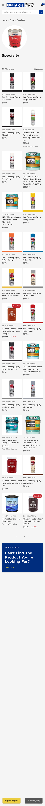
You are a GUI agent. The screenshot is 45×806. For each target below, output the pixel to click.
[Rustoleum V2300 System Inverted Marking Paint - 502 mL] (33, 117)
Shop (12, 20)
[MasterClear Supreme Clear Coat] (12, 503)
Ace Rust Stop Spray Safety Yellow (32, 218)
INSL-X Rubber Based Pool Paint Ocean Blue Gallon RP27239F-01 (11, 221)
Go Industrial (29, 174)
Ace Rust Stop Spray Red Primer (32, 482)
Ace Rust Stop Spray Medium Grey (11, 406)
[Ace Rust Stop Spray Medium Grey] (12, 389)
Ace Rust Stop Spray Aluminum (32, 406)
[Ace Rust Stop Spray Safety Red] (33, 313)
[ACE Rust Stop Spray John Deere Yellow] (12, 278)
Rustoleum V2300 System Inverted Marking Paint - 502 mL (31, 136)
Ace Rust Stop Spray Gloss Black (11, 134)
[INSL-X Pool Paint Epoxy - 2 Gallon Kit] (12, 425)
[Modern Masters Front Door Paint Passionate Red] (12, 465)
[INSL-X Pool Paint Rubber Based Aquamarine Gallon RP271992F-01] (33, 425)
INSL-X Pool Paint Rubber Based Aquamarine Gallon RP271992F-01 (31, 444)
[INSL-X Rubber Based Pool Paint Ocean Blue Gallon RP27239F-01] (12, 202)
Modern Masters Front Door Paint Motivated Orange (12, 331)
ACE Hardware (8, 94)
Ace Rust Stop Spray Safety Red (32, 330)
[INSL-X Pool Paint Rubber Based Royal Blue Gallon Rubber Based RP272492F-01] (33, 161)
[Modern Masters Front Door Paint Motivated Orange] (12, 313)
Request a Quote (11, 801)
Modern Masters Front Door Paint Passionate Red (12, 483)
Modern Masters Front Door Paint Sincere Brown (33, 521)
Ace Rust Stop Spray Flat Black (11, 98)
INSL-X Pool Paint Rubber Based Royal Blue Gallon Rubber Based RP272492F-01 (32, 180)
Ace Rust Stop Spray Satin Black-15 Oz (11, 368)
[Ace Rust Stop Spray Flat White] (12, 161)
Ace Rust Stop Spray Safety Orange (11, 258)
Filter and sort (10, 69)
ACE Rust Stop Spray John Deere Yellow (11, 294)
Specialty (21, 20)
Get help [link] (8, 567)
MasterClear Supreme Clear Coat (12, 520)
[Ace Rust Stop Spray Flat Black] (12, 82)
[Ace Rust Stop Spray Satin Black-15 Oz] (12, 351)
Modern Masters (10, 516)
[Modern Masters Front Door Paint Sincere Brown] (33, 503)
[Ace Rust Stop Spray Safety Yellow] (33, 202)
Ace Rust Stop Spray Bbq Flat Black (32, 98)
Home (4, 20)
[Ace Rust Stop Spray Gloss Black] (12, 117)
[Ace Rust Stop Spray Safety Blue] (33, 242)
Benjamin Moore (9, 437)
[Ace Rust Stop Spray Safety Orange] (12, 242)
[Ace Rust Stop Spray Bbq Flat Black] (33, 82)
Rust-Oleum (28, 130)
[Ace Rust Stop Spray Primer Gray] (33, 278)
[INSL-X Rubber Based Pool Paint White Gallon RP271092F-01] (33, 351)
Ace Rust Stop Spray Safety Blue (32, 258)
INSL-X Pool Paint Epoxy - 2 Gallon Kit (10, 441)
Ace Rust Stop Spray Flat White (11, 178)
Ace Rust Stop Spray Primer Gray (32, 294)
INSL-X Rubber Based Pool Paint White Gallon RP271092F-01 (32, 369)
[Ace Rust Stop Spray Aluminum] (33, 389)
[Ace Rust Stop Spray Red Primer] (33, 465)
